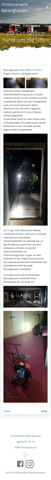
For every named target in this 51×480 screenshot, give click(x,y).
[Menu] (47, 7)
